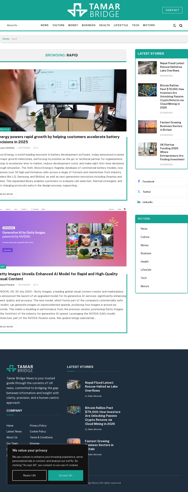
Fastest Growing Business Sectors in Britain (171, 126)
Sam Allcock (95, 396)
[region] (47, 464)
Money (73, 25)
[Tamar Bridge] (94, 10)
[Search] (180, 25)
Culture (59, 25)
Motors (149, 25)
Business (89, 25)
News (45, 25)
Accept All (65, 475)
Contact (172, 10)
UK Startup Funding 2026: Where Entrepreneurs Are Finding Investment (172, 152)
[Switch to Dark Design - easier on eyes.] (174, 25)
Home (6, 39)
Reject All (29, 475)
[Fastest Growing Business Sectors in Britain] (147, 126)
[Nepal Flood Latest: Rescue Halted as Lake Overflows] (147, 67)
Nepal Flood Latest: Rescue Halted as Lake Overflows (172, 67)
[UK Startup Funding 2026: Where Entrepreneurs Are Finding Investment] (147, 149)
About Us (12, 25)
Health (104, 25)
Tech (135, 25)
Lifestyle (121, 25)
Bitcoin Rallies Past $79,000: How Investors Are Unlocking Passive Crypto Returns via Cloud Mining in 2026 (172, 96)
